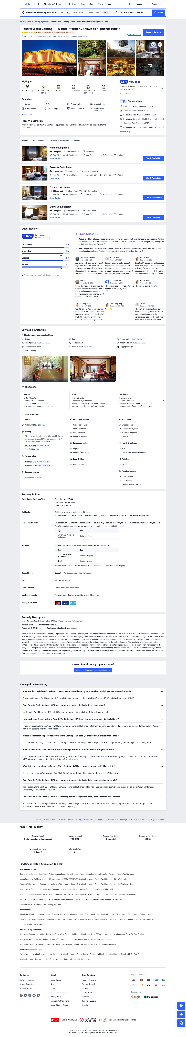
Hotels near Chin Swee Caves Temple (74, 939)
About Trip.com (57, 980)
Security (85, 1005)
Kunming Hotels (26, 924)
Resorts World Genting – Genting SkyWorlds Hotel (114, 884)
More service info (26, 988)
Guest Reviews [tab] (39, 140)
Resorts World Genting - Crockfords (33, 874)
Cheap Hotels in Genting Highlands (33, 954)
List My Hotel (87, 993)
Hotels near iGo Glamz (107, 944)
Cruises (101, 4)
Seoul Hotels (133, 914)
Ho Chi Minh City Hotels (83, 919)
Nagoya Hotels (148, 919)
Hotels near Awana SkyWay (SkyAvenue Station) (39, 939)
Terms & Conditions (58, 993)
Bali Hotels (38, 924)
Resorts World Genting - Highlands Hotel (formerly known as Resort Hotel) (49, 889)
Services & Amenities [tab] (59, 140)
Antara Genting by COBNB (82, 894)
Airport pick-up (30, 343)
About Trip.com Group (59, 1005)
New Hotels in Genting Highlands (62, 954)
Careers (53, 988)
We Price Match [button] (134, 34)
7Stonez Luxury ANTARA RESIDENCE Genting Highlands (71, 879)
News (53, 984)
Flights (37, 4)
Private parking (125, 339)
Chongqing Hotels (134, 919)
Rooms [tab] (25, 140)
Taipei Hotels (25, 919)
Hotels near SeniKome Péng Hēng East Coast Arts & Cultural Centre (46, 944)
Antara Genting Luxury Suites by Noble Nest (66, 874)
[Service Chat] (181, 1023)
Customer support (27, 980)
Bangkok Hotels (107, 914)
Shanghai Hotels (58, 914)
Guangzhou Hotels (92, 914)
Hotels (27, 4)
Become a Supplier (89, 1001)
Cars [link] (92, 4)
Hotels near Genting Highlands (32, 934)
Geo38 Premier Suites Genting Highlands (64, 899)
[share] (181, 1014)
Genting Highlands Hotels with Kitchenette (73, 959)
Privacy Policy (56, 997)
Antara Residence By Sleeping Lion (33, 879)
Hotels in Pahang (74, 820)
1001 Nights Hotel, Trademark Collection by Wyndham (115, 894)
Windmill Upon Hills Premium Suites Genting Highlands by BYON (45, 894)
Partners (85, 988)
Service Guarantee (27, 984)
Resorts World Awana (125, 874)
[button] (109, 4)
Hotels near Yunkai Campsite (85, 944)
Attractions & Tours (52, 4)
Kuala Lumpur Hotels (75, 914)
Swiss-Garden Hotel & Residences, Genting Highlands (40, 905)
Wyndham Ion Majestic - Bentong (33, 899)
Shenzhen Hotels (38, 919)
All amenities (27, 114)
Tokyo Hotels (121, 914)
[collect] (181, 1006)
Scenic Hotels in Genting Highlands (90, 954)
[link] (136, 4)
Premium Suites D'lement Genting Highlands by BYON (41, 884)
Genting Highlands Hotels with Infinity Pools (37, 959)
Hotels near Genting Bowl (101, 939)
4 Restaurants (77, 343)
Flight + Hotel (71, 4)
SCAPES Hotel (118, 899)
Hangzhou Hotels (101, 919)
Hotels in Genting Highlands (95, 820)
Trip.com (38, 820)
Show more (26, 128)
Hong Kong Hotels (117, 919)
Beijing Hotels (145, 914)
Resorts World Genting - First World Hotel (111, 879)
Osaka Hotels (67, 919)
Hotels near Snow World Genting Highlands (62, 934)
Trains (83, 4)
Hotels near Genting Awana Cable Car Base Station (124, 934)
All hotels (85, 997)
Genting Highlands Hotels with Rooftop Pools (124, 954)
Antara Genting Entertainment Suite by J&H (97, 889)
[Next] (163, 400)
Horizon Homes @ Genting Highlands (78, 884)
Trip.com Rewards (88, 984)
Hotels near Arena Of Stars (91, 934)
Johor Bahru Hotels (27, 914)
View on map (125, 132)
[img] (49, 58)
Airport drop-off (126, 343)
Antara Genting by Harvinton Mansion (100, 874)
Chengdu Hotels (53, 919)
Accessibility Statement (60, 1001)
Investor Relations (89, 980)
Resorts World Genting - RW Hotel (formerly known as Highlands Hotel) (71, 29)
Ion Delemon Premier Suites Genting (96, 899)
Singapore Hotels (43, 914)
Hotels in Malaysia (58, 820)
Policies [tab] (76, 140)
